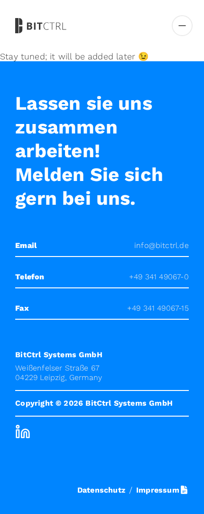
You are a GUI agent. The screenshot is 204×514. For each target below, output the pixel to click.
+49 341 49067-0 (159, 276)
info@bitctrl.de (161, 245)
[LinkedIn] (22, 431)
